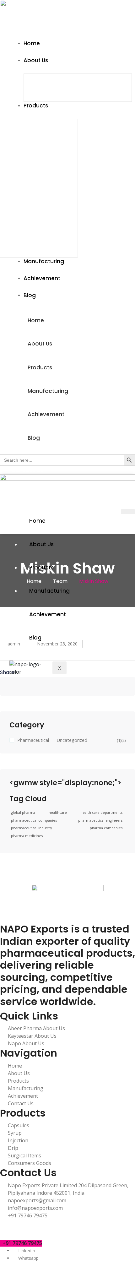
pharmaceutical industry (31, 827)
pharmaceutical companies (34, 820)
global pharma (23, 812)
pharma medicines (27, 835)
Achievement (46, 414)
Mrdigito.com (95, 1230)
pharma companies (106, 827)
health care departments (101, 812)
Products (40, 367)
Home (36, 320)
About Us (40, 343)
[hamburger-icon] (128, 511)
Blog (34, 438)
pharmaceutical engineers (100, 820)
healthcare (58, 812)
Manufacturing (48, 391)
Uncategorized (72, 740)
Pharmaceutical (33, 740)
